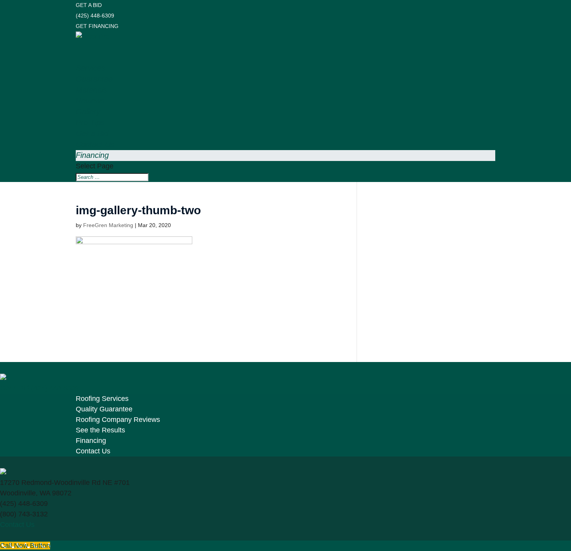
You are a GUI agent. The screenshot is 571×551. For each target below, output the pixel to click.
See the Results (100, 430)
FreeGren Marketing (108, 225)
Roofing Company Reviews (118, 419)
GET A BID (89, 5)
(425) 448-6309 (95, 15)
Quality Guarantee (104, 409)
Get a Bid (14, 388)
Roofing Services (102, 398)
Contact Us (93, 451)
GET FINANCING (97, 26)
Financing (92, 155)
